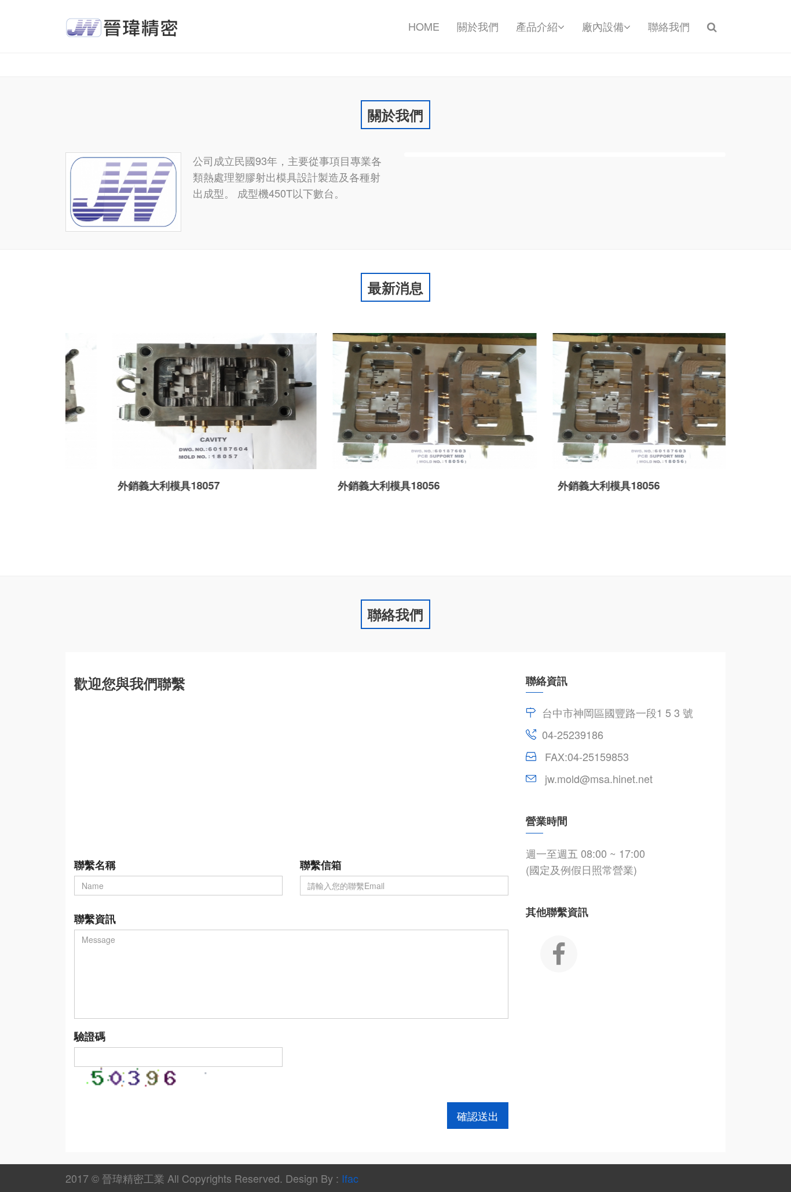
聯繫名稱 (95, 864)
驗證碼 (89, 1036)
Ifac (350, 1178)
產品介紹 (537, 26)
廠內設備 (603, 26)
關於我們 (478, 26)
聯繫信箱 (321, 864)
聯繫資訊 (95, 918)
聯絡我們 (669, 26)
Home (424, 26)
